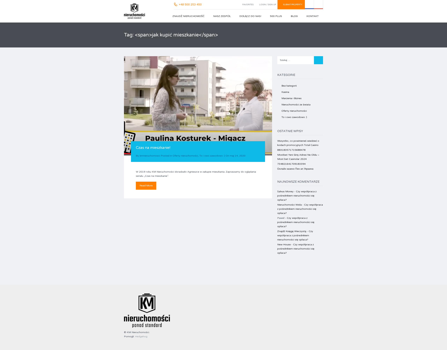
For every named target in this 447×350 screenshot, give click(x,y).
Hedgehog (141, 336)
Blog (294, 16)
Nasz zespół (222, 16)
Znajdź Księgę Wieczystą (291, 231)
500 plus (276, 16)
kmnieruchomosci (150, 155)
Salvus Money (285, 191)
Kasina (285, 92)
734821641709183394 (291, 163)
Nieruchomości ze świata (295, 104)
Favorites (248, 4)
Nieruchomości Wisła (289, 204)
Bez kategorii (289, 85)
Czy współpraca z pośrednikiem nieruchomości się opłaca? (297, 195)
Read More (146, 185)
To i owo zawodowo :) (212, 155)
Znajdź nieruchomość (188, 16)
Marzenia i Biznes (291, 98)
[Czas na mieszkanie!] (198, 105)
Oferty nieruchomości (185, 155)
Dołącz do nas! (250, 16)
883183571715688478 (291, 149)
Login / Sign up (267, 4)
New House (284, 244)
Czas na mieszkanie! (153, 148)
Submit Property (292, 4)
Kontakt (312, 16)
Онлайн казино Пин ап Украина (295, 168)
